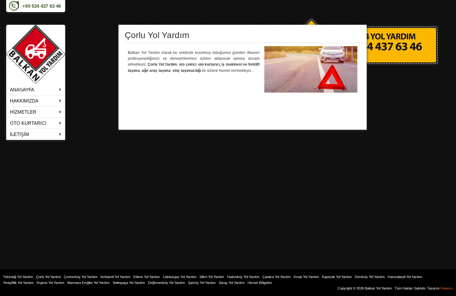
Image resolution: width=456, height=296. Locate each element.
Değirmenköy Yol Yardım (166, 283)
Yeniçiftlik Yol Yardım (18, 283)
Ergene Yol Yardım (50, 283)
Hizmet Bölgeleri (260, 283)
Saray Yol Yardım (231, 283)
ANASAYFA (22, 89)
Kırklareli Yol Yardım (115, 277)
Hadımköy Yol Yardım (243, 277)
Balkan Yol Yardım (378, 288)
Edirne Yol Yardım (146, 277)
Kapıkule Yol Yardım (337, 277)
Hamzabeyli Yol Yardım (405, 277)
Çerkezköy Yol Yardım (80, 277)
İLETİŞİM (19, 134)
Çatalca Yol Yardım (276, 277)
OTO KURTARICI (28, 123)
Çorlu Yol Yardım (48, 277)
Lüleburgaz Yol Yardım (179, 277)
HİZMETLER (23, 112)
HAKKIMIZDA (24, 100)
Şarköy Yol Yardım (202, 283)
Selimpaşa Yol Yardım (129, 283)
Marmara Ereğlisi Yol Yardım (88, 283)
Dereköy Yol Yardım (370, 277)
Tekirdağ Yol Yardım (18, 277)
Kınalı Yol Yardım (306, 277)
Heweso (446, 288)
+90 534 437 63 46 (41, 6)
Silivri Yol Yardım (211, 277)
